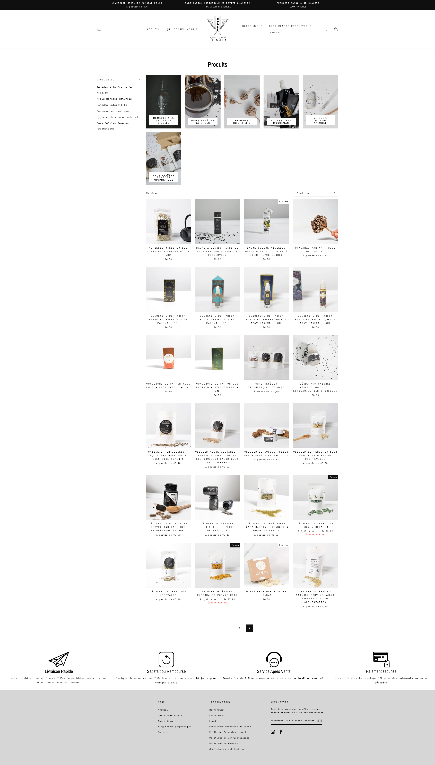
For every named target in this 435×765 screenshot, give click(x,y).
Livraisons (217, 715)
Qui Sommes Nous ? (182, 29)
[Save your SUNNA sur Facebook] (281, 732)
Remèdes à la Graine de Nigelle (114, 90)
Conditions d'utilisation (227, 749)
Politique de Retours (224, 743)
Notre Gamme (252, 26)
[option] (137, 5)
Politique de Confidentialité (229, 737)
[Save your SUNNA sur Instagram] (273, 732)
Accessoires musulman (113, 110)
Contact (277, 32)
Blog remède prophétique (290, 26)
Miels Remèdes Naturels (114, 98)
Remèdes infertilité (112, 104)
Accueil (153, 29)
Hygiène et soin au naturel (117, 117)
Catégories (106, 80)
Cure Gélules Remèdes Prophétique (113, 126)
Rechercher (217, 709)
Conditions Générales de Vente (230, 726)
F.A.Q (213, 721)
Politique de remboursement (228, 732)
